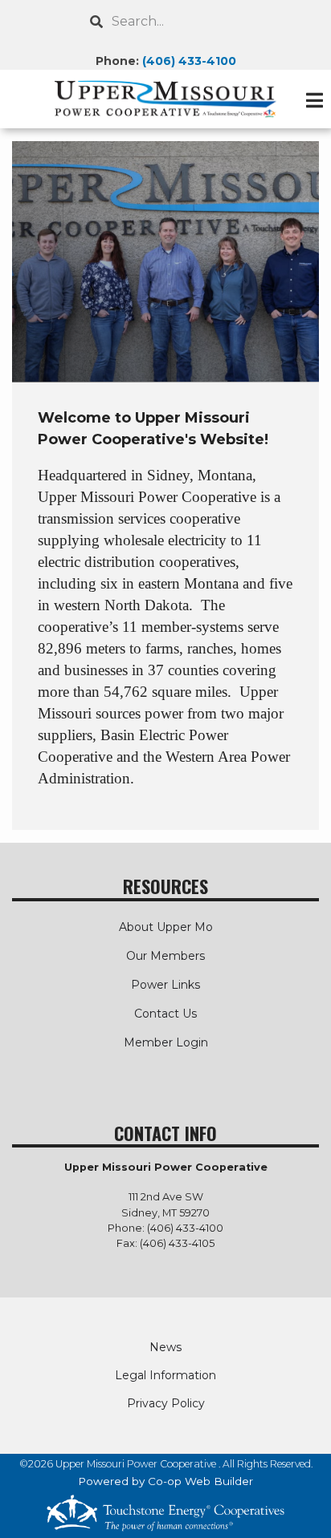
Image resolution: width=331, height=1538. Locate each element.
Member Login (166, 1042)
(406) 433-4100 (189, 61)
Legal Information (165, 1375)
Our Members (165, 956)
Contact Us (165, 1013)
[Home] (165, 99)
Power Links (165, 984)
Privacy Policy (166, 1403)
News (165, 1347)
